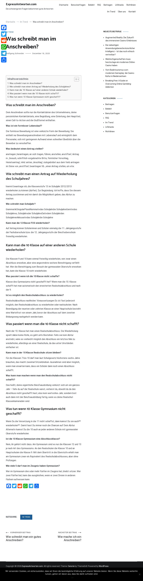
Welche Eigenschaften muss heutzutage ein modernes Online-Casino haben (120, 62)
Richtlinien (131, 5)
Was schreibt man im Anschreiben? (25, 83)
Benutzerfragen (78, 5)
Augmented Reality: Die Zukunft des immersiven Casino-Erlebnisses (121, 39)
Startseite (63, 5)
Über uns (122, 12)
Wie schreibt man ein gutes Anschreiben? (23, 537)
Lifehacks (119, 5)
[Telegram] (4, 53)
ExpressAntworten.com (21, 4)
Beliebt (91, 5)
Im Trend (111, 12)
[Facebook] (4, 27)
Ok (72, 577)
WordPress (104, 566)
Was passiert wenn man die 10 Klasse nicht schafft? (34, 93)
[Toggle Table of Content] (75, 79)
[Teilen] (4, 60)
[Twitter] (4, 34)
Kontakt (132, 12)
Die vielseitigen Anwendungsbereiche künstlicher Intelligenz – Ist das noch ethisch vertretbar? (120, 50)
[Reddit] (4, 40)
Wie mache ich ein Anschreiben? (69, 537)
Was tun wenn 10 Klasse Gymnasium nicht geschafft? (34, 97)
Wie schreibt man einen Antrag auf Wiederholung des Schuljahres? (40, 86)
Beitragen (108, 5)
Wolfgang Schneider (15, 53)
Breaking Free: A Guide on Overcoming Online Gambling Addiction (118, 84)
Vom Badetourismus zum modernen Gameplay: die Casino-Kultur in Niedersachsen (120, 73)
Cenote (71, 566)
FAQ (99, 5)
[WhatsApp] (4, 47)
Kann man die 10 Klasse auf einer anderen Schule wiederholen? (38, 90)
